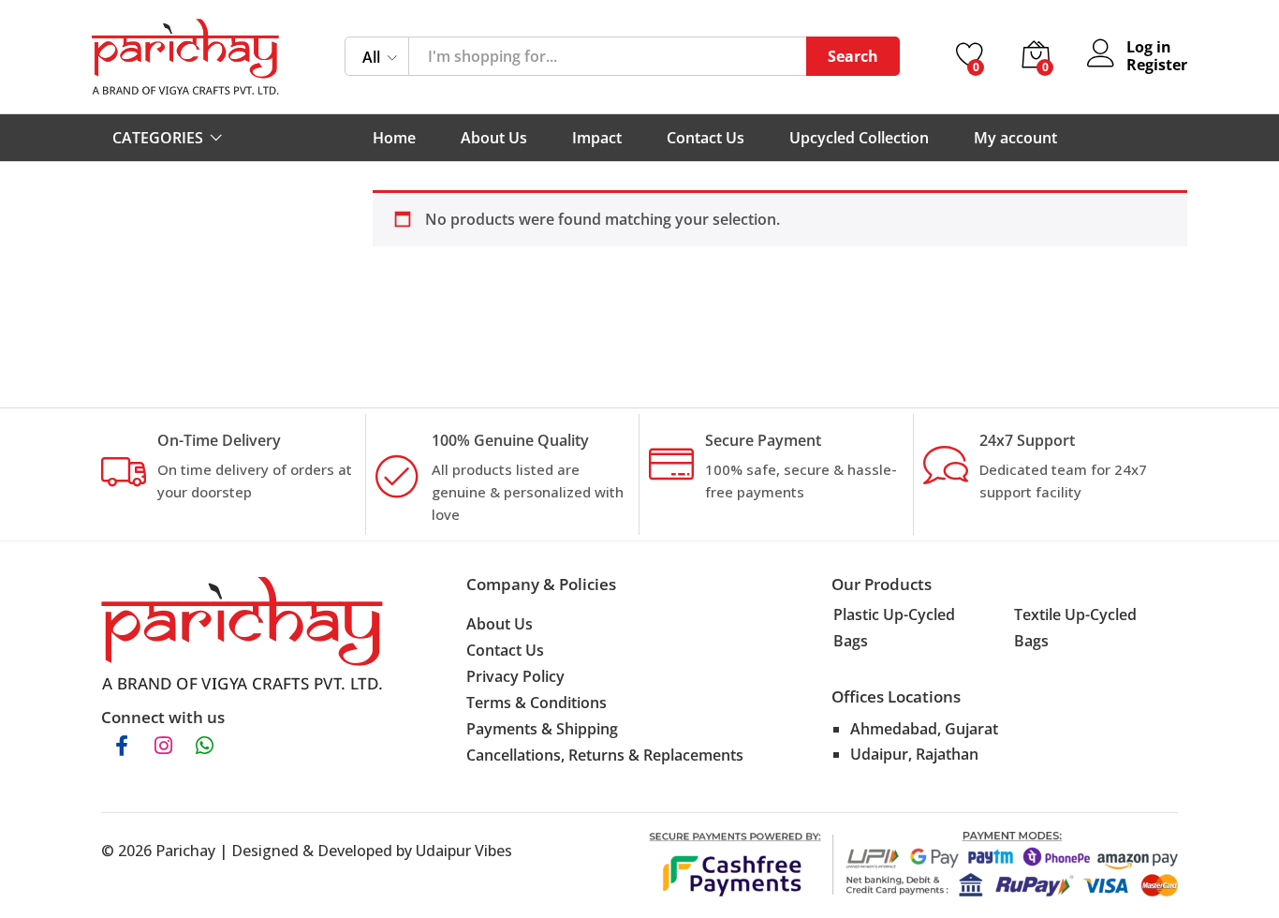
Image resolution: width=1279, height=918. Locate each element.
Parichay (185, 850)
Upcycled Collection (859, 137)
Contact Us (705, 137)
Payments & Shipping (542, 728)
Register (1156, 65)
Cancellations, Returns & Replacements (604, 755)
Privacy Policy (515, 676)
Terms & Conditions (536, 702)
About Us (494, 137)
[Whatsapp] (204, 745)
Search (853, 56)
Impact (597, 137)
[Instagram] (163, 745)
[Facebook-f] (121, 745)
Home (394, 137)
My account (1015, 137)
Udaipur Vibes (464, 850)
